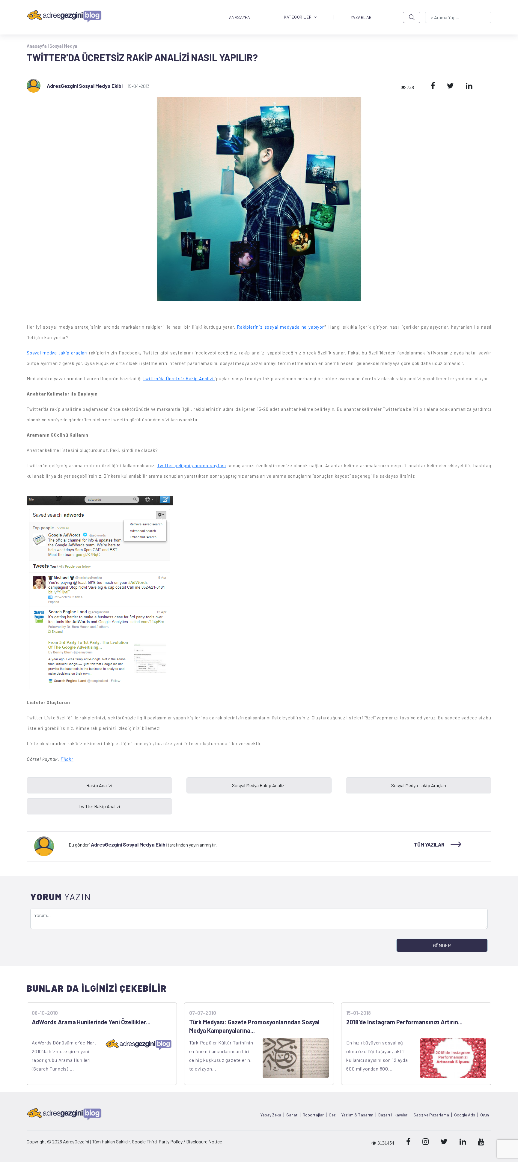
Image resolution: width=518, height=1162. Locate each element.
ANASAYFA (239, 17)
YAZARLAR (361, 17)
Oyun (484, 1115)
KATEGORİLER (297, 17)
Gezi (332, 1115)
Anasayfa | (38, 46)
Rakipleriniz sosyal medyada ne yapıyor (280, 327)
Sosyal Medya (63, 46)
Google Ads (464, 1115)
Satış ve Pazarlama (431, 1115)
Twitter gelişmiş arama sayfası (191, 465)
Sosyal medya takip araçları (57, 352)
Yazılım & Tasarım (357, 1115)
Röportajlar (313, 1115)
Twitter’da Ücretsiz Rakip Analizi (179, 378)
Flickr (67, 759)
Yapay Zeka (270, 1115)
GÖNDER (442, 945)
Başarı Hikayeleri (393, 1115)
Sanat (292, 1115)
